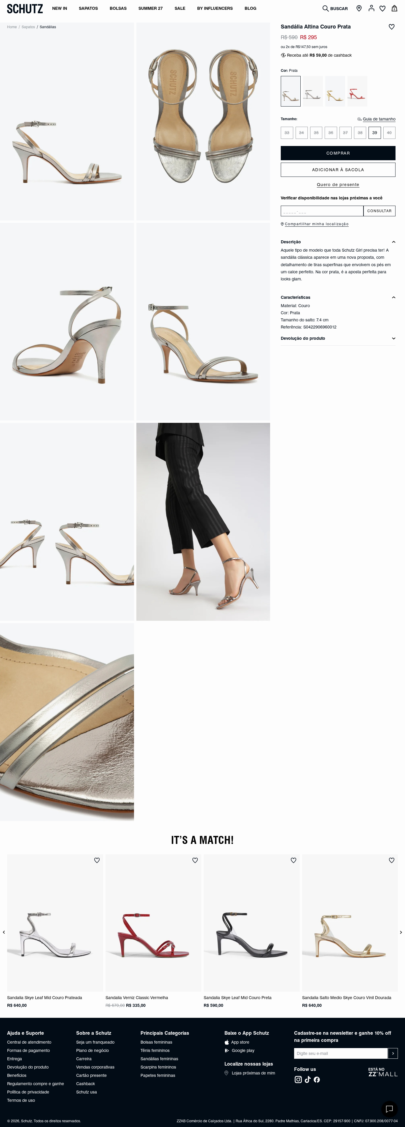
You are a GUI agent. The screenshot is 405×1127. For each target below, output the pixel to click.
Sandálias (48, 27)
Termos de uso (21, 1100)
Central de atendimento (29, 1042)
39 (374, 132)
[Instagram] (298, 1079)
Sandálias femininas (159, 1058)
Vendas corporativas (95, 1067)
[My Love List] (382, 9)
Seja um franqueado (95, 1042)
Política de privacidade (28, 1092)
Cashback (85, 1083)
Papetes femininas (158, 1075)
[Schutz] (25, 8)
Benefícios (16, 1075)
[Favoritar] (392, 27)
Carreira (84, 1058)
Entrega (14, 1058)
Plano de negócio (92, 1050)
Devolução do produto (28, 1067)
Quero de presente (338, 184)
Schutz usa (86, 1092)
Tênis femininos (155, 1050)
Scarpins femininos (158, 1067)
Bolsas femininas (156, 1042)
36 (331, 132)
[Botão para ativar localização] (359, 8)
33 (287, 132)
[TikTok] (308, 1079)
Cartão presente (91, 1075)
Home (12, 27)
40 (389, 132)
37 (345, 132)
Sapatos (28, 27)
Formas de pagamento (28, 1050)
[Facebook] (316, 1079)
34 (301, 132)
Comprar (338, 153)
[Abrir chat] (389, 1109)
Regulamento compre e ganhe (35, 1083)
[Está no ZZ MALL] (383, 1075)
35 (316, 132)
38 (360, 132)
